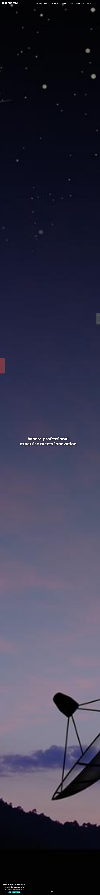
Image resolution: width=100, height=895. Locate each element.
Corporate (39, 3)
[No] (26, 888)
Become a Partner (2, 366)
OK (10, 892)
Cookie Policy (16, 892)
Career (72, 3)
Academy (64, 3)
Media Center (80, 3)
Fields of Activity (54, 3)
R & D (45, 3)
